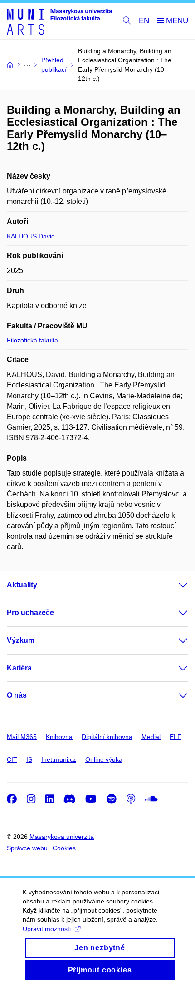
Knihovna (59, 736)
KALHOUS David (31, 236)
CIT (12, 759)
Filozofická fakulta (32, 340)
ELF (175, 736)
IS (29, 759)
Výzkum (20, 640)
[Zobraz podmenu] (174, 585)
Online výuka (103, 759)
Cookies (64, 848)
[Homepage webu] (59, 21)
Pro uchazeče (30, 612)
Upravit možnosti (47, 928)
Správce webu (27, 848)
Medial (151, 736)
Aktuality (22, 585)
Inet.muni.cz (58, 759)
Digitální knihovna (107, 736)
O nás (17, 695)
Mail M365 (22, 736)
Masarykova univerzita (61, 836)
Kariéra (19, 668)
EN (144, 20)
